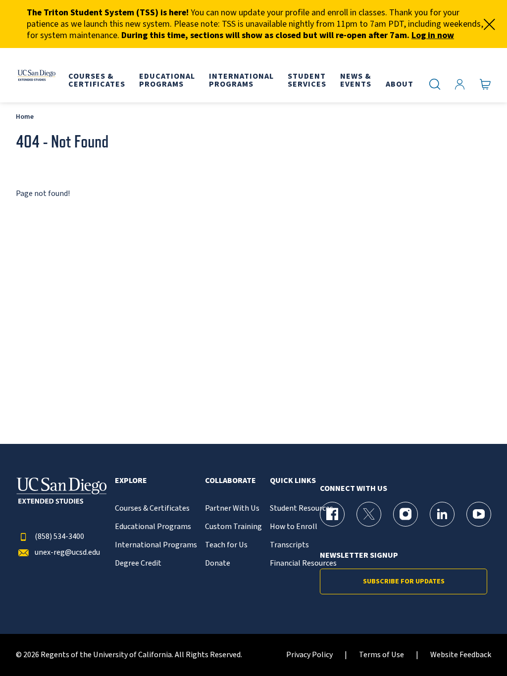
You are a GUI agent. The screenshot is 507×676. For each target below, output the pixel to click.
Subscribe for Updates (404, 581)
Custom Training (233, 527)
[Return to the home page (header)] (36, 75)
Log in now (432, 35)
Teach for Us (226, 545)
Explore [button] (131, 481)
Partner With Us (232, 508)
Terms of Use (381, 655)
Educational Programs (153, 527)
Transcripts (289, 545)
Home (25, 116)
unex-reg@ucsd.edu (67, 552)
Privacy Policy (309, 655)
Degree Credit (138, 563)
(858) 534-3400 (59, 536)
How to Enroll (293, 527)
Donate (217, 563)
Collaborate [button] (230, 481)
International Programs (156, 545)
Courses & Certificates (152, 508)
